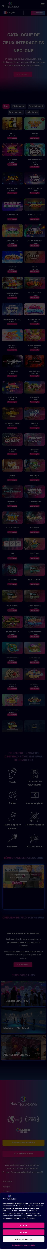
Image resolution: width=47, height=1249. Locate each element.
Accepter (23, 1225)
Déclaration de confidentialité (23, 1245)
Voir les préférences (23, 1239)
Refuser (23, 1232)
